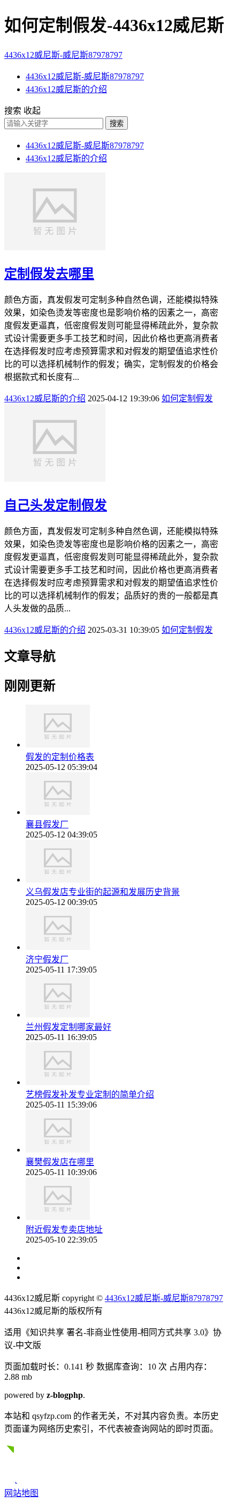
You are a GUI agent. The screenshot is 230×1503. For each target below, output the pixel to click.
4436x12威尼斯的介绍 (66, 89)
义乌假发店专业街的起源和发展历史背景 (103, 891)
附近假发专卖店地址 (64, 1229)
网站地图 (21, 1493)
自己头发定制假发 (55, 505)
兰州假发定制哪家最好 (68, 1026)
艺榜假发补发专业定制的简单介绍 (90, 1094)
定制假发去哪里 (49, 274)
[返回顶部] (14, 1480)
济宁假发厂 (47, 959)
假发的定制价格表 (60, 756)
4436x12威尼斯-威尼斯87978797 (63, 54)
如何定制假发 (187, 398)
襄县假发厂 (47, 824)
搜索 (117, 123)
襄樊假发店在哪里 (60, 1161)
